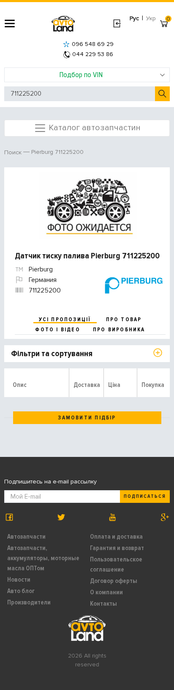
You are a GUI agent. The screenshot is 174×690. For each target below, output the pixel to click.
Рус (134, 18)
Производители (29, 602)
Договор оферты (113, 581)
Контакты (103, 603)
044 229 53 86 (92, 54)
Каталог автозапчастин (93, 127)
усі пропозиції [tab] (65, 319)
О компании (106, 592)
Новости (18, 579)
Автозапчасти (26, 536)
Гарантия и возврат (117, 548)
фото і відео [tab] (57, 329)
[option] (88, 205)
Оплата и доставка (116, 536)
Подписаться (145, 496)
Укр (151, 18)
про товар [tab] (124, 319)
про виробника (119, 329)
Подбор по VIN (81, 74)
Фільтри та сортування (51, 354)
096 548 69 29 (93, 44)
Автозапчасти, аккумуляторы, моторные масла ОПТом (43, 558)
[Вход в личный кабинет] (116, 24)
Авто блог (21, 591)
